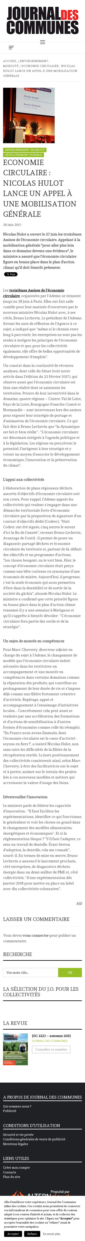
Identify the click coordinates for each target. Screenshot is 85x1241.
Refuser (32, 1233)
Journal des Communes (50, 1041)
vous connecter (36, 935)
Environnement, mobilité (24, 150)
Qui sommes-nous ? (17, 1106)
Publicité (9, 1111)
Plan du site (11, 1177)
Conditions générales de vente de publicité (34, 1139)
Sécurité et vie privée (18, 1135)
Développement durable (23, 154)
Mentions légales (15, 1144)
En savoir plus (51, 1233)
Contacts (9, 1172)
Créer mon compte (16, 1167)
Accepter (13, 1233)
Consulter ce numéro (51, 1049)
